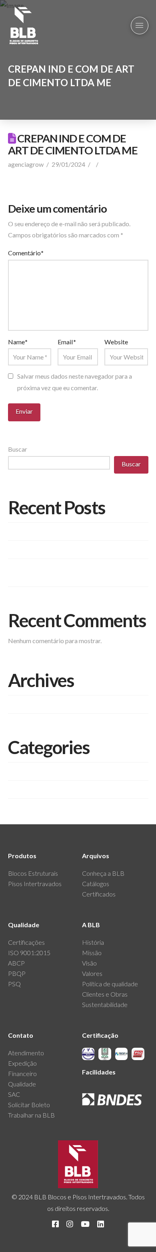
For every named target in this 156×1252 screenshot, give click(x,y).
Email (67, 342)
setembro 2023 (29, 704)
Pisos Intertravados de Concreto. (53, 549)
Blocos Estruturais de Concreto (51, 771)
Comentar (115, 164)
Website (116, 342)
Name (18, 342)
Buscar (17, 449)
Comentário (26, 253)
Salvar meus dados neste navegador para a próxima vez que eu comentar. (74, 381)
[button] (139, 25)
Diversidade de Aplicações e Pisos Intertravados (74, 531)
